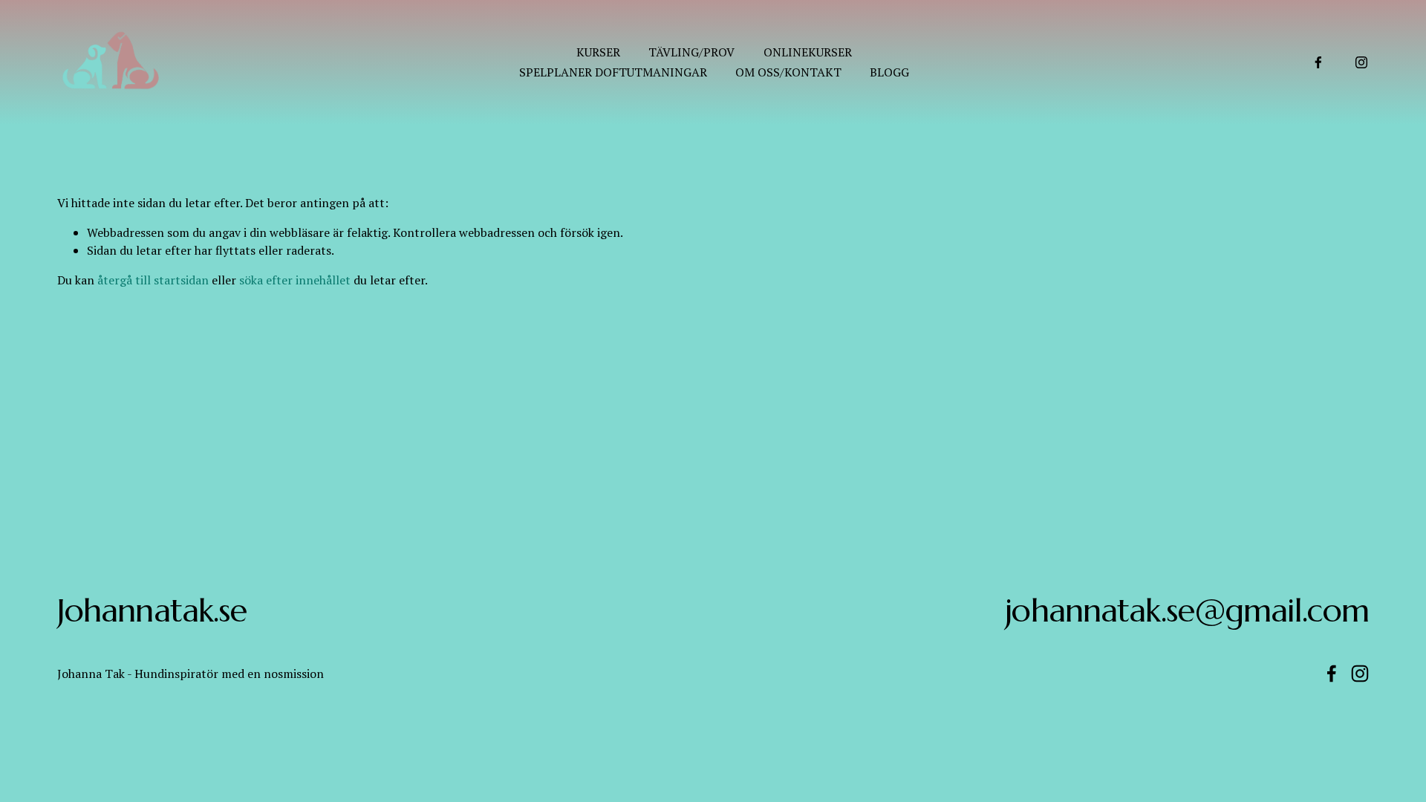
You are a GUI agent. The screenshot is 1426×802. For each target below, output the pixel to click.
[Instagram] (1361, 62)
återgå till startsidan (153, 280)
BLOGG (889, 72)
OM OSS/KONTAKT (788, 72)
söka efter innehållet (295, 280)
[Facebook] (1318, 62)
